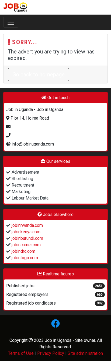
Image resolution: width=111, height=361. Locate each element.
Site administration (85, 353)
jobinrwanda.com (27, 225)
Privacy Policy (50, 353)
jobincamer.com (26, 244)
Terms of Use (21, 353)
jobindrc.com (23, 251)
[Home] (15, 7)
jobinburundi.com (27, 238)
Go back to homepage (38, 74)
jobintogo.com (24, 257)
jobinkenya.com (25, 231)
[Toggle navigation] (10, 22)
